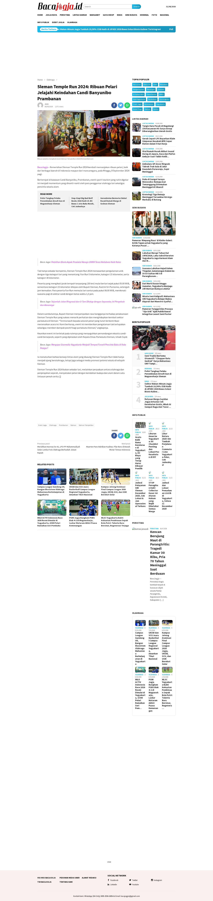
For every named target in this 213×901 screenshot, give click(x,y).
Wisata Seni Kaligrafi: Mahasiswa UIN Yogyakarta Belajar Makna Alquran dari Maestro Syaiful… (158, 299)
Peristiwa (138, 522)
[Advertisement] (106, 55)
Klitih (155, 84)
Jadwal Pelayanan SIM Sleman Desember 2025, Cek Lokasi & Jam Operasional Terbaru (140, 494)
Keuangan (151, 89)
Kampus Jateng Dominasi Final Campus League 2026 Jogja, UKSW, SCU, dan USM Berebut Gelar (114, 490)
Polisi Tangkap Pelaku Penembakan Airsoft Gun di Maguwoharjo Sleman (170, 29)
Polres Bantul (151, 94)
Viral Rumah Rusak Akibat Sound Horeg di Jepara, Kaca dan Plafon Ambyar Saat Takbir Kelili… (158, 154)
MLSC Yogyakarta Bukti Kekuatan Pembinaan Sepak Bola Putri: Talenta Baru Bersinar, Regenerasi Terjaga (115, 521)
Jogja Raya (149, 397)
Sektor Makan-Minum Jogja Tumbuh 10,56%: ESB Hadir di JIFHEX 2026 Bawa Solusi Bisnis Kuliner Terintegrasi (72, 29)
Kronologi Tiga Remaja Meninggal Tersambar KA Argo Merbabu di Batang (157, 197)
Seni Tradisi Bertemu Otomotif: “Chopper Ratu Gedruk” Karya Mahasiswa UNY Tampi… (157, 360)
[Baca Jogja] (60, 6)
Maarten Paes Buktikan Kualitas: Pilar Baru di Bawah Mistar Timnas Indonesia (108, 446)
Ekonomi (161, 89)
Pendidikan (152, 99)
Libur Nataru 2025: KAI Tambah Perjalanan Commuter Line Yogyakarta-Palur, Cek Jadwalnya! (167, 449)
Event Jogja (42, 425)
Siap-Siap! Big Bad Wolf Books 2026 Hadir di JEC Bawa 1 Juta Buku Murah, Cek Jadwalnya (82, 202)
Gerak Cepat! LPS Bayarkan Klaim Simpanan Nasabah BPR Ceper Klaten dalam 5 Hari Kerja (158, 141)
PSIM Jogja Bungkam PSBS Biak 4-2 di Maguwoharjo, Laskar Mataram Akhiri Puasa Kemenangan (83, 521)
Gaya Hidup (149, 353)
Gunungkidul (164, 99)
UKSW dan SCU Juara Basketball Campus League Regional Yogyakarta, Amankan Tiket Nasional (82, 490)
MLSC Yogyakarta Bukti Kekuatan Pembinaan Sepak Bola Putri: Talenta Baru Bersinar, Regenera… (167, 694)
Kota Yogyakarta (139, 99)
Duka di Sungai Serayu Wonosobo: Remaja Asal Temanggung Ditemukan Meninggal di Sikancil (154, 183)
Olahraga (53, 425)
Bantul (155, 109)
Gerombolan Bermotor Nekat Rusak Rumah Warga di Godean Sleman (113, 201)
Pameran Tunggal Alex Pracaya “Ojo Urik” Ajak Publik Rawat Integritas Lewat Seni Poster (157, 311)
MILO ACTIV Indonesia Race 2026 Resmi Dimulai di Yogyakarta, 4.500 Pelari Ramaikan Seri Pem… (140, 694)
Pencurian (137, 84)
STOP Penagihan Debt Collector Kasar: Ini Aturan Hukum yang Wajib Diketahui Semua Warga (154, 497)
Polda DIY (147, 84)
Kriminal (148, 369)
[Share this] (114, 105)
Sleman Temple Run (86, 425)
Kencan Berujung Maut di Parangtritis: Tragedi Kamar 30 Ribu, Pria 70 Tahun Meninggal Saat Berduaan (159, 553)
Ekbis (147, 381)
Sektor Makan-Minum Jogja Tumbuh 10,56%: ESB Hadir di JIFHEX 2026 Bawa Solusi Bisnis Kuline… (158, 388)
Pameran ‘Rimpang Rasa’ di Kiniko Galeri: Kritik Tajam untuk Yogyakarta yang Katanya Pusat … (152, 243)
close (109, 862)
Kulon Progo (137, 109)
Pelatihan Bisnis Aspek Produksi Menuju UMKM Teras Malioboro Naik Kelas (86, 262)
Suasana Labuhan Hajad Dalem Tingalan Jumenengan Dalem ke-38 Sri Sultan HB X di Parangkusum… (158, 272)
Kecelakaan (148, 104)
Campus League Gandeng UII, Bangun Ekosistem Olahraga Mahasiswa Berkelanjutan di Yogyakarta (51, 490)
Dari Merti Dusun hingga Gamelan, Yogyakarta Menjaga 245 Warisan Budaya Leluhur (157, 286)
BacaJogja (42, 167)
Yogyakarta (160, 104)
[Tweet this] (121, 105)
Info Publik (138, 414)
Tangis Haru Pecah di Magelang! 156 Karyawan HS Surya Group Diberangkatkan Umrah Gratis (158, 129)
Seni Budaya (139, 207)
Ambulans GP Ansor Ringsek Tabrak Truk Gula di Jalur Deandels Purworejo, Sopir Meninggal (156, 168)
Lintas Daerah (140, 118)
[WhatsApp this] (127, 105)
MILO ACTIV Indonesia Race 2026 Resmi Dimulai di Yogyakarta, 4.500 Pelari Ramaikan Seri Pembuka (50, 521)
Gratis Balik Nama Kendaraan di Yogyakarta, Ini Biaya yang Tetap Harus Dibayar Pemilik (140, 453)
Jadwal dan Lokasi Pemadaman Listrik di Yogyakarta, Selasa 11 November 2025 (167, 495)
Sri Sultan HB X (138, 94)
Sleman (73, 425)
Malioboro (163, 84)
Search (136, 6)
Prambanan (63, 425)
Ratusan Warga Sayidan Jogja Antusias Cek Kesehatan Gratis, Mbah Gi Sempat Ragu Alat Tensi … (158, 403)
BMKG (161, 94)
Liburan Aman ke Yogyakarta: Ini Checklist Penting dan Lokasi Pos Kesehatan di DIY (154, 445)
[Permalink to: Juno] (40, 105)
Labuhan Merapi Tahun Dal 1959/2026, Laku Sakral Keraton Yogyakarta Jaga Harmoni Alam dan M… (158, 257)
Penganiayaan (138, 89)
